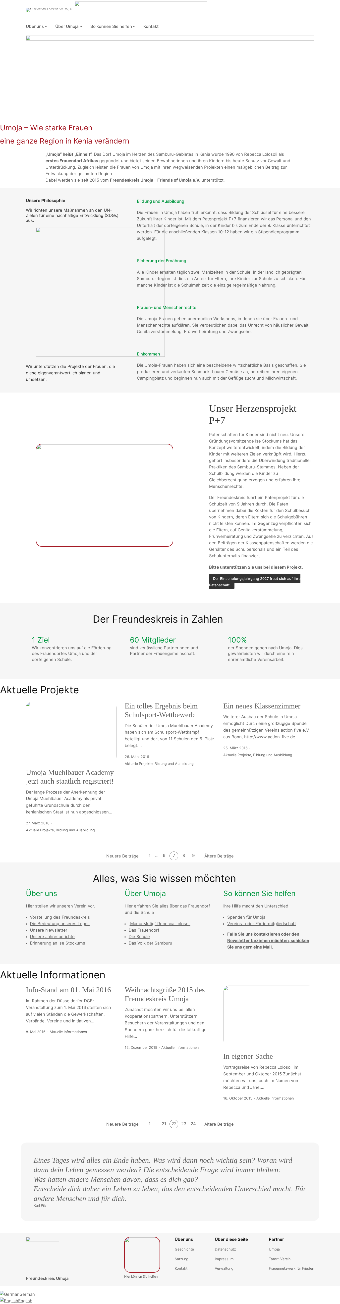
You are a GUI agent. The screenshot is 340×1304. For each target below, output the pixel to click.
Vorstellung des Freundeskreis (60, 917)
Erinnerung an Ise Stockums (57, 943)
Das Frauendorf (144, 930)
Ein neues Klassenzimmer (261, 706)
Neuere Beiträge (122, 855)
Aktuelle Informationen (68, 1032)
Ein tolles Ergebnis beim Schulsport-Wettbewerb (161, 710)
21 (164, 1123)
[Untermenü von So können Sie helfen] (134, 26)
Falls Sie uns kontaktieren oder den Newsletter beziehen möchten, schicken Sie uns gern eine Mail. (268, 941)
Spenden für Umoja (246, 917)
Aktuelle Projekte (40, 830)
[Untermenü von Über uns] (46, 26)
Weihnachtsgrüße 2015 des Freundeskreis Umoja (165, 994)
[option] (170, 1294)
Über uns (35, 26)
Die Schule (139, 936)
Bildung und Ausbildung (75, 830)
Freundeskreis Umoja (47, 1278)
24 (193, 1123)
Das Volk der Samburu (150, 943)
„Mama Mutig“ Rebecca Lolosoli (159, 923)
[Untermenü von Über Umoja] (81, 26)
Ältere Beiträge (219, 855)
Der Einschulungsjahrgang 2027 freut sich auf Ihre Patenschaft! (254, 581)
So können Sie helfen (111, 26)
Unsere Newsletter (48, 930)
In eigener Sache (248, 1056)
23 (183, 1123)
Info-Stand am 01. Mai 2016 (68, 990)
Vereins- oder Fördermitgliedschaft (261, 923)
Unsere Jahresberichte (52, 936)
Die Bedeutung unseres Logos (60, 923)
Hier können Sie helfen (141, 1276)
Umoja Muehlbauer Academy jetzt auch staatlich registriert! (70, 776)
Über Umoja (67, 26)
